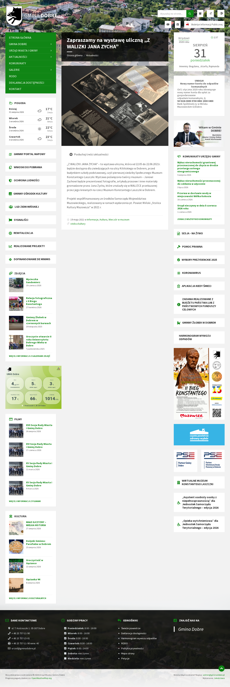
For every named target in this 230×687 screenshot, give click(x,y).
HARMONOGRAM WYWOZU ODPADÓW (195, 337)
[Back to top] (221, 668)
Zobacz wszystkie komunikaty (194, 219)
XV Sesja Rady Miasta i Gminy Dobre (39, 465)
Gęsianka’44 (33, 579)
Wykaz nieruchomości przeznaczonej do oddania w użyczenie (198, 182)
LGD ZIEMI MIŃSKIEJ (27, 206)
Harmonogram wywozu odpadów (139, 638)
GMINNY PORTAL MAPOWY (29, 154)
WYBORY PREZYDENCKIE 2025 (199, 259)
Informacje (92, 219)
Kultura (103, 219)
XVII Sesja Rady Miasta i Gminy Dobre (39, 426)
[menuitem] (30, 37)
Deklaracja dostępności (133, 633)
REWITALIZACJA (23, 233)
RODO (124, 643)
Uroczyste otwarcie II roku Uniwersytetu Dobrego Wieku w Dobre (38, 341)
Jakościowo (219, 678)
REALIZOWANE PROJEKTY (29, 246)
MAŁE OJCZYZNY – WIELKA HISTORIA (36, 523)
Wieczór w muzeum (119, 219)
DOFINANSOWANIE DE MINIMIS (32, 259)
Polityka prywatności (132, 648)
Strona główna (74, 55)
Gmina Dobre (191, 629)
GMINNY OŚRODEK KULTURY (30, 193)
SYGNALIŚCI (21, 220)
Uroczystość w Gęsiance (34, 562)
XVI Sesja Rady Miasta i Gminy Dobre (39, 445)
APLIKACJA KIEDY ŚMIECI (196, 286)
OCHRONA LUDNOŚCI (26, 180)
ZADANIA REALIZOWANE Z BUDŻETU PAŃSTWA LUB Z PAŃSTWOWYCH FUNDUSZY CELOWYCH (199, 304)
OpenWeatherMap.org (41, 678)
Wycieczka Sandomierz (33, 281)
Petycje (125, 658)
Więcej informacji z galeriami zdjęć (29, 356)
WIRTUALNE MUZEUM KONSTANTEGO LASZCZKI (197, 482)
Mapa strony (128, 653)
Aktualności (92, 55)
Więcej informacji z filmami (25, 501)
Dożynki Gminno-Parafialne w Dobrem (38, 542)
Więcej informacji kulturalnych (27, 598)
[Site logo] (32, 25)
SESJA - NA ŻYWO (192, 233)
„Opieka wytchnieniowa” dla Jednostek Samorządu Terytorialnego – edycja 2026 (200, 524)
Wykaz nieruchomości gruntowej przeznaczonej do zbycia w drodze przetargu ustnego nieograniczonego (197, 167)
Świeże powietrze (131, 628)
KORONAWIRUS (191, 273)
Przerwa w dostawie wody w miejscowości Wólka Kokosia (194, 195)
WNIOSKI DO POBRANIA (28, 167)
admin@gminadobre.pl (214, 675)
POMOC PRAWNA (192, 246)
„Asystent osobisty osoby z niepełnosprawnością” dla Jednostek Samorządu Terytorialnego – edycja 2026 (200, 502)
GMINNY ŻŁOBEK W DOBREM (199, 322)
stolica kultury (78, 223)
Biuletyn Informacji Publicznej (207, 24)
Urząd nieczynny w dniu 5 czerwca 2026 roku (197, 207)
